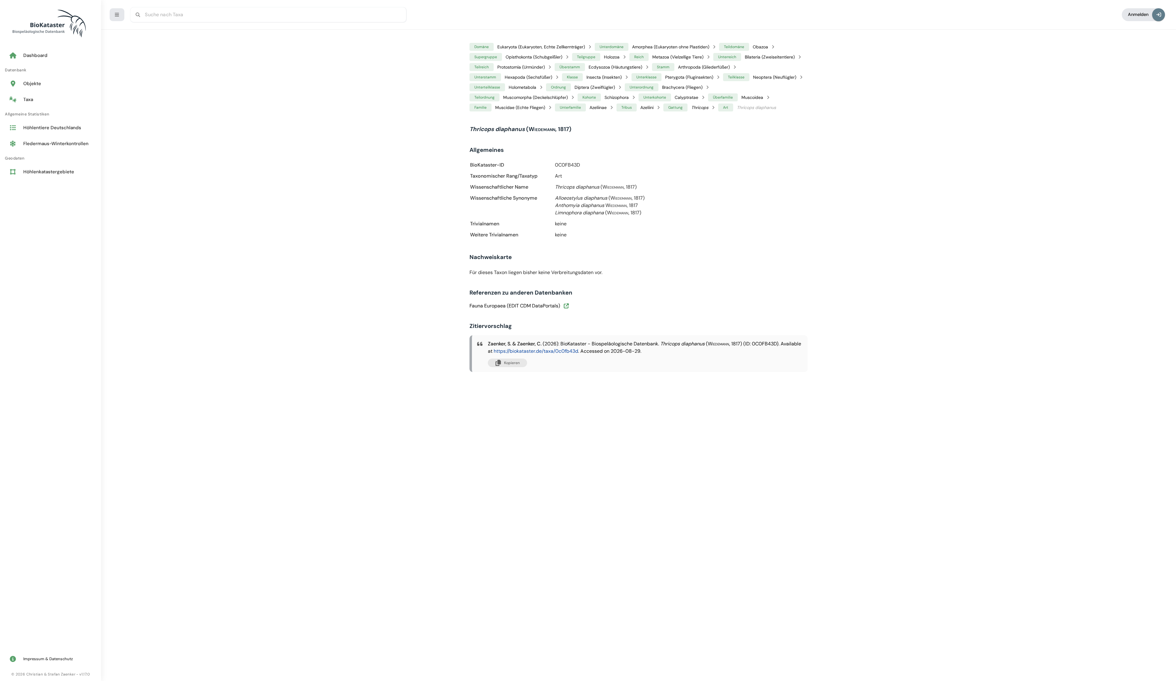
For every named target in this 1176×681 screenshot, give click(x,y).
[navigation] (50, 114)
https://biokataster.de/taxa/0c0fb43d (536, 351)
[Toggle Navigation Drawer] (117, 14)
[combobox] (268, 14)
